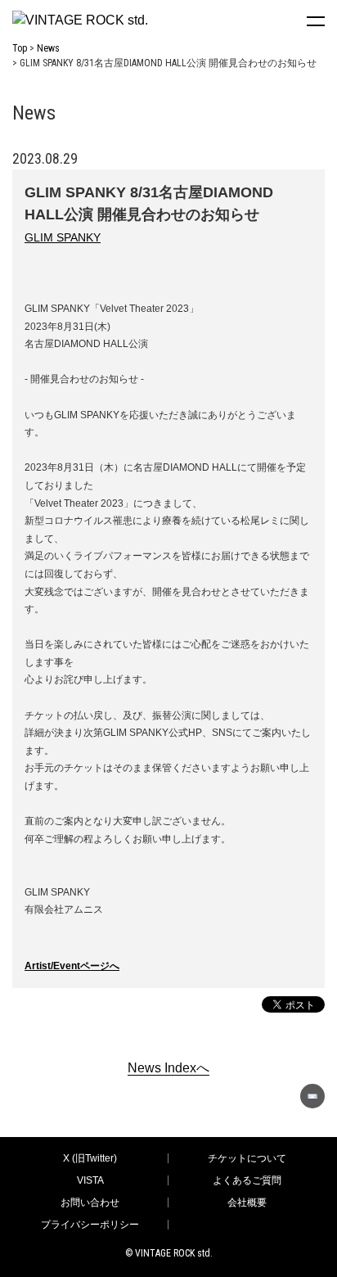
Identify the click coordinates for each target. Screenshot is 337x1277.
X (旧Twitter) (90, 1158)
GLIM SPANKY (63, 237)
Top (19, 48)
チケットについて (247, 1158)
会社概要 (247, 1202)
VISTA (90, 1180)
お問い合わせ (90, 1202)
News (48, 48)
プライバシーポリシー (90, 1224)
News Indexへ (168, 1068)
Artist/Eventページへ (72, 966)
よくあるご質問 (247, 1180)
